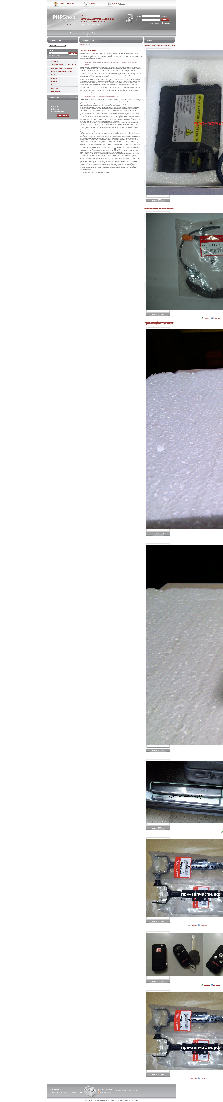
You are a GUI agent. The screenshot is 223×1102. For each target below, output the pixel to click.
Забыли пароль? (154, 23)
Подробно (216, 318)
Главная (56, 33)
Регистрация (164, 16)
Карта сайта (55, 88)
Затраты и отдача (98, 33)
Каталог (88, 44)
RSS (101, 1092)
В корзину (207, 318)
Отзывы (54, 81)
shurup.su (84, 15)
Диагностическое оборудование (61, 68)
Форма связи (55, 91)
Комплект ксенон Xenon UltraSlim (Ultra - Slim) (159, 45)
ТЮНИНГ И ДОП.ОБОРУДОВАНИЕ (63, 64)
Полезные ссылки (57, 85)
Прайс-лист (55, 75)
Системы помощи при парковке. (62, 71)
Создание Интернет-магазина (94, 1100)
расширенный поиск (54, 55)
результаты (74, 97)
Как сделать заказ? (77, 33)
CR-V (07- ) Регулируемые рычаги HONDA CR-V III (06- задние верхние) (159, 323)
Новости (54, 78)
